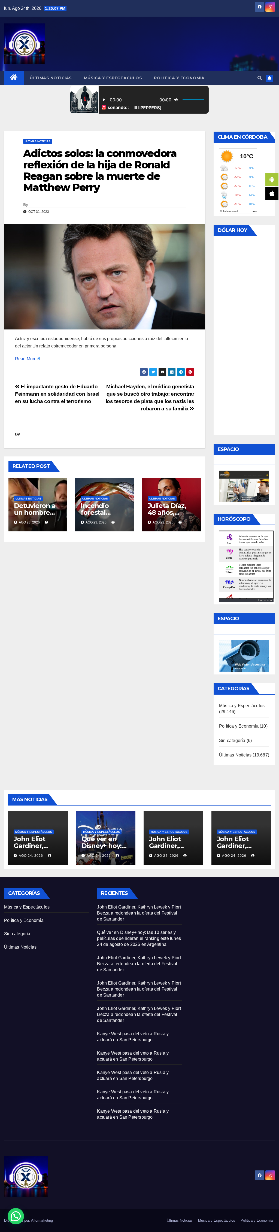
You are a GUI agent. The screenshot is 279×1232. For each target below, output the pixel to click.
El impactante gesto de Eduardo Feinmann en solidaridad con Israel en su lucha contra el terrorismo (57, 394)
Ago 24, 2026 (31, 856)
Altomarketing (42, 1220)
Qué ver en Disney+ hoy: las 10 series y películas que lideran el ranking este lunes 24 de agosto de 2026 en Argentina (139, 938)
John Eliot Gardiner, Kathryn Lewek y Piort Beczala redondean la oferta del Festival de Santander (139, 913)
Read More (26, 358)
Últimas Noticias (51, 77)
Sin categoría (232, 740)
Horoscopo (265, 600)
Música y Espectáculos (113, 77)
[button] (259, 78)
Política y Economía (179, 77)
